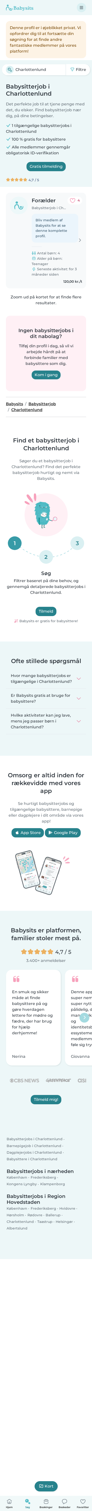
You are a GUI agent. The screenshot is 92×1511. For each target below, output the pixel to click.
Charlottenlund (20, 1221)
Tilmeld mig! (46, 1099)
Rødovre (34, 1215)
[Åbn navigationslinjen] (81, 7)
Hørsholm (15, 1215)
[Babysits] (19, 7)
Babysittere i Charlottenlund (32, 1159)
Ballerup (53, 1215)
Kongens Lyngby (22, 1184)
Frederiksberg (43, 1177)
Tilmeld (46, 611)
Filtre (80, 69)
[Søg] (10, 70)
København (17, 1177)
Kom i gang (46, 374)
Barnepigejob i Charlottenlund (34, 1146)
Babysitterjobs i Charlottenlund (35, 1139)
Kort (49, 1486)
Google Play (65, 832)
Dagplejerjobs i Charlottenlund (34, 1152)
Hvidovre (67, 1208)
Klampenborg (52, 1184)
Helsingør (64, 1221)
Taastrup (45, 1221)
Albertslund (17, 1228)
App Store (30, 832)
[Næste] (84, 1018)
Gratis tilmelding (46, 166)
